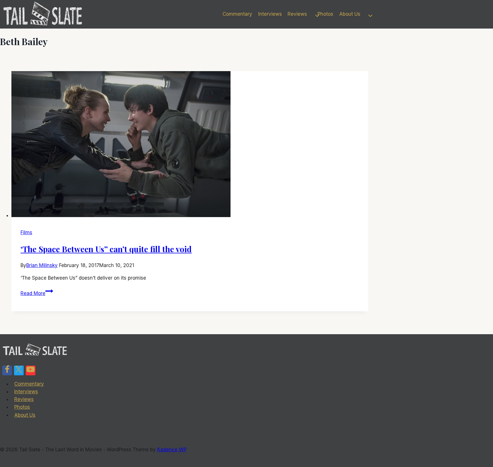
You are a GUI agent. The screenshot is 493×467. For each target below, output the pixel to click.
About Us (24, 415)
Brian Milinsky (42, 265)
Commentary (237, 14)
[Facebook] (7, 370)
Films (26, 232)
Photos (325, 14)
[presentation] (189, 145)
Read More (37, 293)
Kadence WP (172, 449)
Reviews (24, 399)
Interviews (270, 14)
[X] (19, 370)
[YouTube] (30, 370)
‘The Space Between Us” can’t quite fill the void (106, 249)
